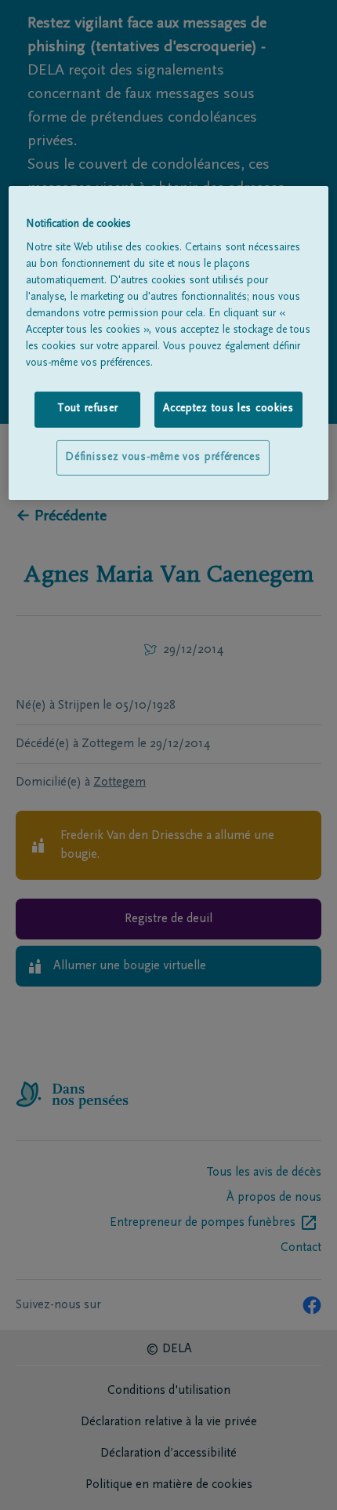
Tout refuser (87, 408)
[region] (169, 342)
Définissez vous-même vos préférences (162, 457)
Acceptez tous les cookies (228, 408)
